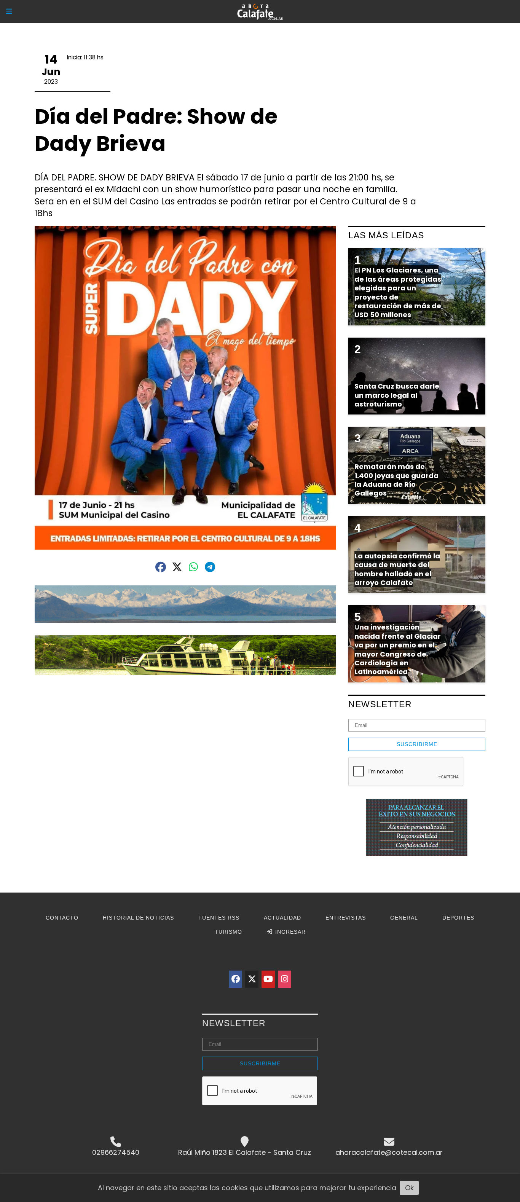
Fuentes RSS (218, 918)
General (404, 918)
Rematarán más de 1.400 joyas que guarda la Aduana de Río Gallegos (396, 480)
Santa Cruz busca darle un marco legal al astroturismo (396, 395)
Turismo (228, 932)
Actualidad (282, 918)
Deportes (458, 918)
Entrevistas (345, 918)
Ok (409, 1187)
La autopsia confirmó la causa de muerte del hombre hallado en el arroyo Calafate (397, 569)
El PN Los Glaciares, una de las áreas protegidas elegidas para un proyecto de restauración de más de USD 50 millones (397, 292)
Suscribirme (417, 744)
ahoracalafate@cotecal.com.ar (389, 1152)
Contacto (62, 918)
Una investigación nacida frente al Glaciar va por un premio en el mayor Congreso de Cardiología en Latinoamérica (397, 649)
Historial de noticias (138, 918)
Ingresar (289, 932)
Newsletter (380, 704)
